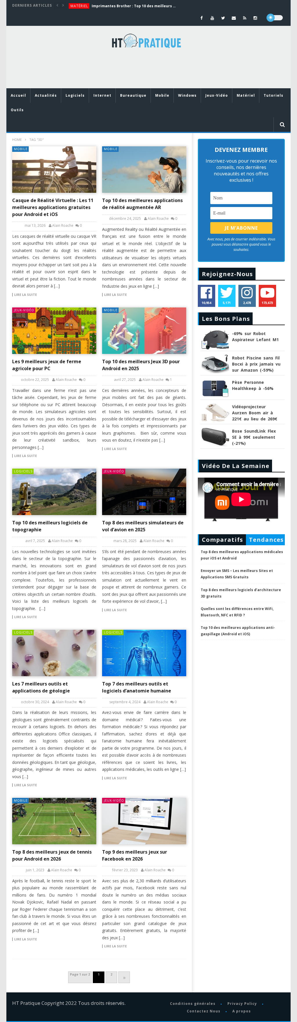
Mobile (162, 95)
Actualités (46, 95)
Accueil (18, 95)
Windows (187, 95)
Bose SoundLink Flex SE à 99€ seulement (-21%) (254, 437)
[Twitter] (223, 17)
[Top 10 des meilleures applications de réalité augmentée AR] (144, 169)
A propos (241, 1011)
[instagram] (255, 17)
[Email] (234, 17)
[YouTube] (212, 17)
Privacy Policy (242, 1003)
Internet (102, 95)
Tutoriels (273, 95)
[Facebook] (201, 17)
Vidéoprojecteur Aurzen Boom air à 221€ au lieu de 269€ (254, 413)
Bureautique (133, 95)
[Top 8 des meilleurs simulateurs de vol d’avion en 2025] (144, 492)
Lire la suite (25, 294)
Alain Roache (62, 225)
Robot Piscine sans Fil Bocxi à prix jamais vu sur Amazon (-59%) (256, 364)
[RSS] (244, 17)
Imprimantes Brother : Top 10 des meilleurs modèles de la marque (135, 5)
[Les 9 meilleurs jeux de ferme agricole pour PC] (54, 330)
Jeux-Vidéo (216, 95)
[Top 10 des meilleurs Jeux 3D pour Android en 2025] (144, 330)
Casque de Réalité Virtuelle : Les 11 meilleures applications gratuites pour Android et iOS (52, 207)
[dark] (275, 17)
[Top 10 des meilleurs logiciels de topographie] (54, 492)
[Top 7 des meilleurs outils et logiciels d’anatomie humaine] (144, 653)
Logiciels (75, 95)
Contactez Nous (203, 1011)
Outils (17, 109)
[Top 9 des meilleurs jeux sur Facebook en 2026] (144, 821)
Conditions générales (192, 1003)
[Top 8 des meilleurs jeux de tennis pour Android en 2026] (54, 821)
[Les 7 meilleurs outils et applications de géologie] (54, 653)
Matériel (79, 5)
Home (17, 139)
